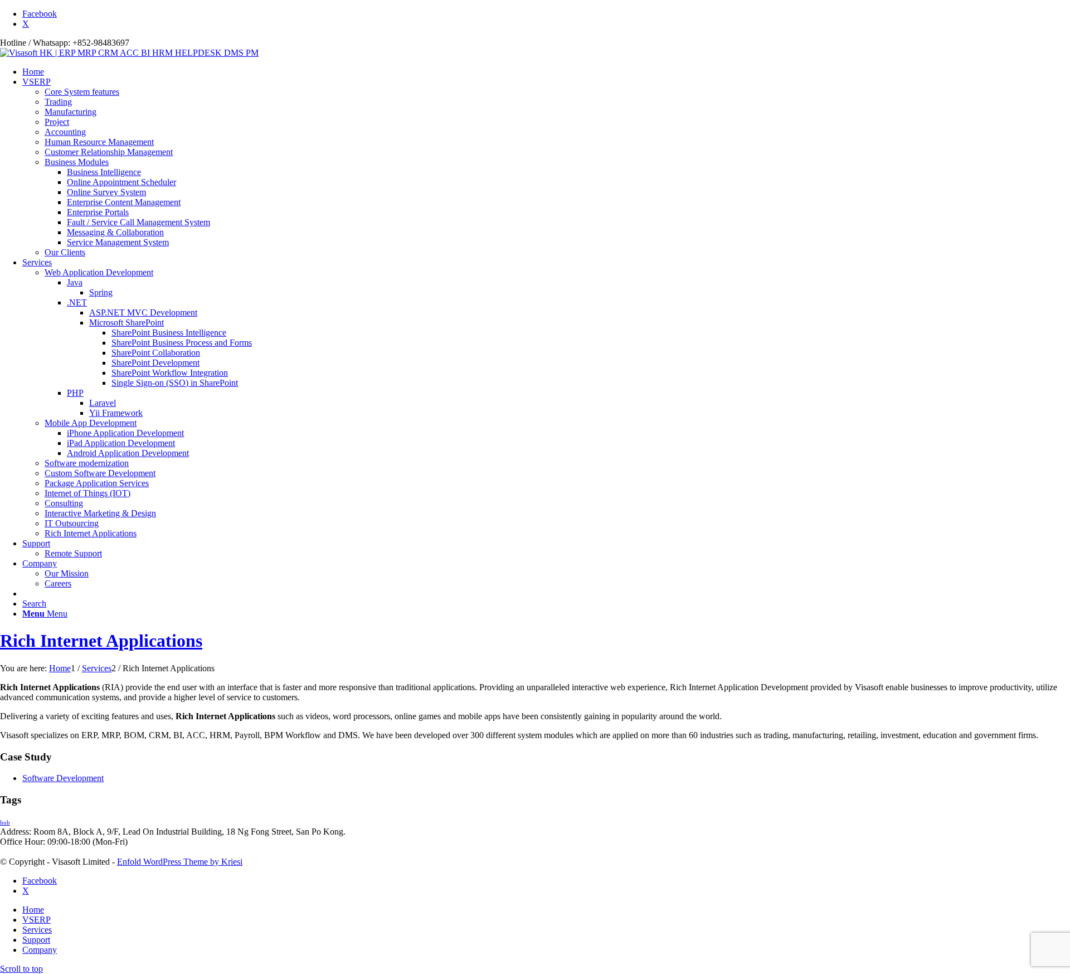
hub (5, 823)
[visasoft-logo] (129, 52)
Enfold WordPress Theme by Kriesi (179, 861)
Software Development (63, 778)
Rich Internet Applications (101, 641)
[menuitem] (546, 72)
